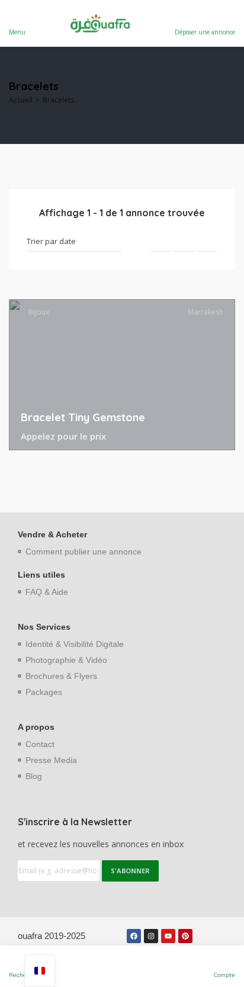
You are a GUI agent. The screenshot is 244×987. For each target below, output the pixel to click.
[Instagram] (151, 936)
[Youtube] (168, 936)
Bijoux (38, 312)
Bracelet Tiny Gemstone (83, 417)
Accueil (21, 100)
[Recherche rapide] (227, 95)
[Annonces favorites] (220, 437)
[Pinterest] (185, 936)
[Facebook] (134, 936)
